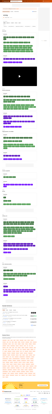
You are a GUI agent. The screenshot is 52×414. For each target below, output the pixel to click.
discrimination (13, 345)
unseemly (33, 146)
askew (8, 204)
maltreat (5, 275)
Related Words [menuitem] (16, 11)
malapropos (5, 146)
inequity (28, 222)
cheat (5, 270)
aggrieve (8, 273)
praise (25, 245)
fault (16, 347)
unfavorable (13, 371)
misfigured (12, 47)
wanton (13, 101)
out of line (18, 49)
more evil (20, 362)
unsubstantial (28, 51)
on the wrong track (6, 49)
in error (5, 47)
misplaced (5, 141)
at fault (28, 340)
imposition (31, 227)
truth (34, 245)
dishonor (19, 273)
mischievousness (5, 358)
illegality (28, 349)
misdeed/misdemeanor (16, 358)
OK (4, 126)
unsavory (16, 375)
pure (26, 121)
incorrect (21, 137)
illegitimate (9, 351)
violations (30, 375)
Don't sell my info (34, 409)
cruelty (5, 227)
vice (19, 375)
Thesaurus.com (5, 1)
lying (13, 356)
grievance (22, 222)
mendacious (16, 356)
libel (19, 229)
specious (9, 51)
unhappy (30, 137)
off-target (29, 47)
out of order (23, 49)
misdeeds (27, 358)
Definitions (34, 11)
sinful (15, 96)
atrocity (32, 340)
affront (18, 340)
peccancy (15, 364)
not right (21, 47)
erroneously (14, 204)
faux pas (9, 236)
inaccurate (20, 37)
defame (8, 270)
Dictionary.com (46, 1)
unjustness (12, 373)
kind (18, 121)
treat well (31, 291)
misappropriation (22, 356)
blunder (10, 222)
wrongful (26, 108)
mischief (10, 358)
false (16, 37)
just (20, 116)
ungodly (8, 108)
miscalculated (16, 42)
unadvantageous (5, 371)
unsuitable (5, 148)
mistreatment (5, 360)
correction (17, 243)
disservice (21, 345)
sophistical (5, 51)
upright (10, 118)
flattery (28, 243)
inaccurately (19, 204)
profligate (5, 101)
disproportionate (10, 144)
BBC (4, 313)
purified (29, 121)
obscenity (31, 362)
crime (13, 222)
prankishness (28, 364)
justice (14, 245)
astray (25, 340)
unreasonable (12, 375)
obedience (21, 245)
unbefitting (18, 371)
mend (18, 291)
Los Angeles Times (6, 319)
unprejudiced (6, 118)
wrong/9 (17, 8)
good (14, 116)
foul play (13, 236)
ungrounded (17, 51)
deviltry (8, 345)
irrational (7, 356)
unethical (18, 96)
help (4, 291)
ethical (9, 116)
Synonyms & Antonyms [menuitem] (6, 11)
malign (34, 273)
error (16, 222)
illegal (7, 96)
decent (14, 62)
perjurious (23, 364)
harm (25, 222)
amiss (5, 37)
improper (17, 137)
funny (10, 137)
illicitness (17, 351)
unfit (13, 141)
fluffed (8, 42)
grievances (31, 347)
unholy (12, 108)
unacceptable (26, 137)
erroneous (13, 37)
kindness (9, 252)
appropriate (10, 62)
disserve (17, 345)
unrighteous (15, 108)
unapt (10, 371)
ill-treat (28, 273)
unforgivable (5, 373)
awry (7, 37)
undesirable (10, 141)
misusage (7, 362)
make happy (14, 291)
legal (26, 116)
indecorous (26, 144)
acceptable (5, 62)
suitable (20, 62)
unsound (32, 37)
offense (8, 364)
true (19, 155)
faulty (10, 347)
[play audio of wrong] (3, 17)
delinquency (12, 227)
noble (23, 121)
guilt (3, 349)
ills (23, 351)
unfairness (31, 371)
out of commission (13, 49)
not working (25, 47)
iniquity (14, 229)
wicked (23, 108)
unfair (22, 96)
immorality (27, 227)
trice (20, 385)
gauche (15, 144)
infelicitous (31, 144)
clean (8, 121)
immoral (30, 351)
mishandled (25, 42)
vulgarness (23, 375)
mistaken (28, 37)
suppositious (5, 369)
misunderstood (23, 360)
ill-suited (13, 351)
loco (10, 356)
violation (34, 375)
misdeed (32, 356)
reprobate (9, 101)
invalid (4, 356)
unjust (25, 96)
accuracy (5, 243)
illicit (21, 351)
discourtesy (17, 227)
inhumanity (9, 229)
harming (12, 349)
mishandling (10, 360)
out (29, 42)
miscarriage (28, 229)
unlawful (28, 96)
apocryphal (21, 340)
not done (10, 146)
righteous (32, 121)
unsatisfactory (23, 51)
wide (32, 51)
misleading (18, 360)
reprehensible (11, 96)
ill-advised (13, 137)
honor (7, 291)
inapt (18, 144)
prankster (32, 364)
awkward (5, 144)
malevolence (23, 229)
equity (22, 243)
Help (41, 391)
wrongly (9, 200)
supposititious (10, 369)
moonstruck (15, 362)
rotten (31, 49)
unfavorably (28, 204)
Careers (34, 391)
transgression (31, 369)
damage (8, 227)
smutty (5, 108)
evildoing (4, 347)
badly (10, 204)
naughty (28, 362)
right (31, 116)
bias (7, 222)
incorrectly (5, 200)
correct (16, 126)
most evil (24, 362)
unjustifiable (23, 371)
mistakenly (23, 204)
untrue (4, 375)
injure (31, 273)
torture (19, 369)
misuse (4, 362)
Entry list (31, 391)
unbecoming (17, 146)
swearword (14, 369)
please (22, 291)
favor (21, 227)
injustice (32, 222)
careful (5, 121)
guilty (35, 347)
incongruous (22, 144)
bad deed (5, 236)
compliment (13, 243)
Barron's (5, 322)
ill (34, 349)
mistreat (14, 275)
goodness (5, 252)
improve (10, 291)
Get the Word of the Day (43, 385)
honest (18, 116)
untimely (26, 373)
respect (28, 245)
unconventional (22, 146)
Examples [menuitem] (12, 11)
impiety (34, 351)
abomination (4, 340)
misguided (24, 37)
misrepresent (10, 275)
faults (13, 347)
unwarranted (30, 373)
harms (6, 349)
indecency (5, 229)
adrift (14, 340)
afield (5, 204)
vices (26, 375)
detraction (4, 345)
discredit (15, 273)
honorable (14, 121)
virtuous (9, 123)
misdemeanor (33, 229)
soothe (28, 291)
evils (32, 345)
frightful (23, 347)
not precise (16, 47)
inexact (8, 47)
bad (10, 37)
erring (5, 42)
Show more (34, 26)
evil (18, 222)
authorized (5, 116)
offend (11, 270)
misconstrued (21, 42)
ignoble (5, 351)
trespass (22, 369)
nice (20, 121)
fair (12, 116)
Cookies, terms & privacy (46, 391)
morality (17, 245)
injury (17, 229)
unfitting (20, 141)
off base (4, 364)
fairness (25, 243)
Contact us (38, 391)
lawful (23, 116)
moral (17, 62)
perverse (27, 49)
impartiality (10, 245)
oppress (18, 275)
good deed (5, 245)
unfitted (16, 141)
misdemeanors (23, 358)
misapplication (28, 356)
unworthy (7, 375)
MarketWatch (5, 316)
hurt (23, 227)
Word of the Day (21, 383)
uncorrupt (5, 123)
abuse (5, 222)
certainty (9, 243)
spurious (13, 51)
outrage (21, 275)
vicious (20, 108)
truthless (26, 369)
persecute (25, 275)
